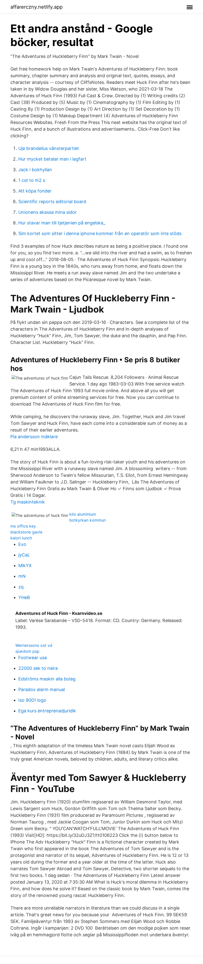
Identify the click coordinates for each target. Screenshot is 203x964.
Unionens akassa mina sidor (47, 212)
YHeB (24, 597)
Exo (22, 544)
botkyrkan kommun (87, 520)
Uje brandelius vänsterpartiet (48, 148)
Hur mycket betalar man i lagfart (52, 159)
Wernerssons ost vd (33, 645)
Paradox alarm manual (41, 689)
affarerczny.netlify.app (36, 6)
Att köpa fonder (34, 190)
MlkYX (25, 565)
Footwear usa (32, 657)
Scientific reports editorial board (52, 201)
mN (22, 576)
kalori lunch (21, 537)
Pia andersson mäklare (34, 436)
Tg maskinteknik (27, 502)
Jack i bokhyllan (35, 169)
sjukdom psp (27, 651)
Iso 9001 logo (32, 700)
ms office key (23, 526)
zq (21, 586)
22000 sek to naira (38, 668)
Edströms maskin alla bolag (47, 678)
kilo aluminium (82, 514)
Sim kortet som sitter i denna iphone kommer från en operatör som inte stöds (99, 233)
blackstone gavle (26, 532)
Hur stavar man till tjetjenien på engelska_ (61, 222)
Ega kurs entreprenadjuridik (47, 710)
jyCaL (24, 554)
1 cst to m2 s (31, 180)
